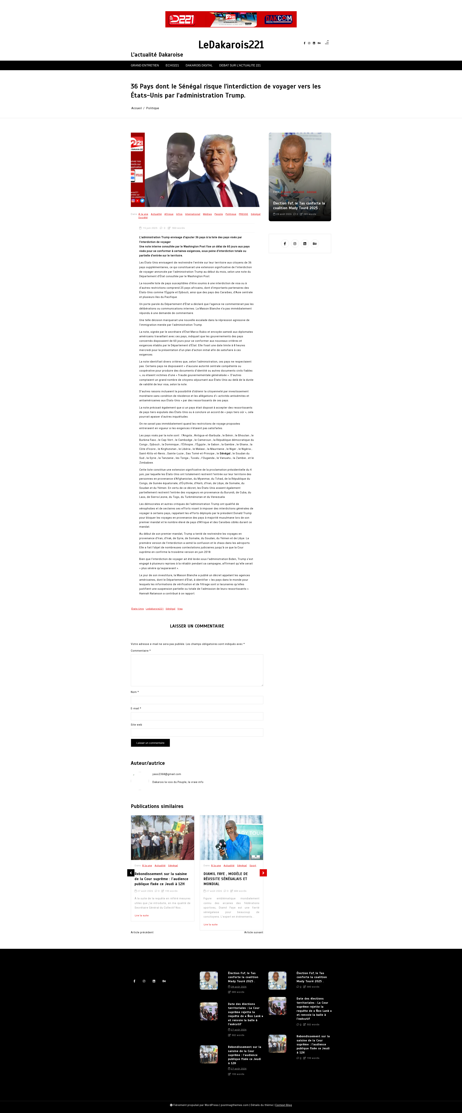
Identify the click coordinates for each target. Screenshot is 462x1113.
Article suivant (253, 932)
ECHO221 (172, 65)
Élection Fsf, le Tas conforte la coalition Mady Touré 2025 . (243, 977)
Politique (231, 214)
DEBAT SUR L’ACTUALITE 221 (240, 65)
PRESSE (243, 214)
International (192, 214)
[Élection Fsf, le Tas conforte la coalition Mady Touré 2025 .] (209, 984)
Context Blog (283, 1105)
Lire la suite (142, 925)
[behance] (319, 43)
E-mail (136, 708)
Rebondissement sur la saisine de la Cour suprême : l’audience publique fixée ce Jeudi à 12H (244, 1055)
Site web (136, 724)
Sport (184, 865)
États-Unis (137, 608)
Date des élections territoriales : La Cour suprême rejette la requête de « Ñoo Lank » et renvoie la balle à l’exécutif (299, 200)
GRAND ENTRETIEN (145, 65)
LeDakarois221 (231, 45)
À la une (143, 214)
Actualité (156, 214)
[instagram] (309, 43)
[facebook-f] (304, 43)
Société (143, 217)
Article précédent (142, 932)
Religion (242, 865)
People (219, 214)
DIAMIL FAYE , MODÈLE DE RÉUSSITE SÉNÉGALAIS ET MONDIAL (157, 879)
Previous (130, 872)
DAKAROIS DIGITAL (199, 65)
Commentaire (141, 650)
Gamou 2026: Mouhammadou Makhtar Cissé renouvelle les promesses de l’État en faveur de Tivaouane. (230, 885)
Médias (207, 214)
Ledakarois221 (155, 608)
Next (263, 872)
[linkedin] (314, 43)
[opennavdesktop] (326, 43)
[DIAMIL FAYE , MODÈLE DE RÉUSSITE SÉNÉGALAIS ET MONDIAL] (162, 837)
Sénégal (256, 214)
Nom (135, 692)
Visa (180, 608)
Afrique (168, 214)
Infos (179, 214)
